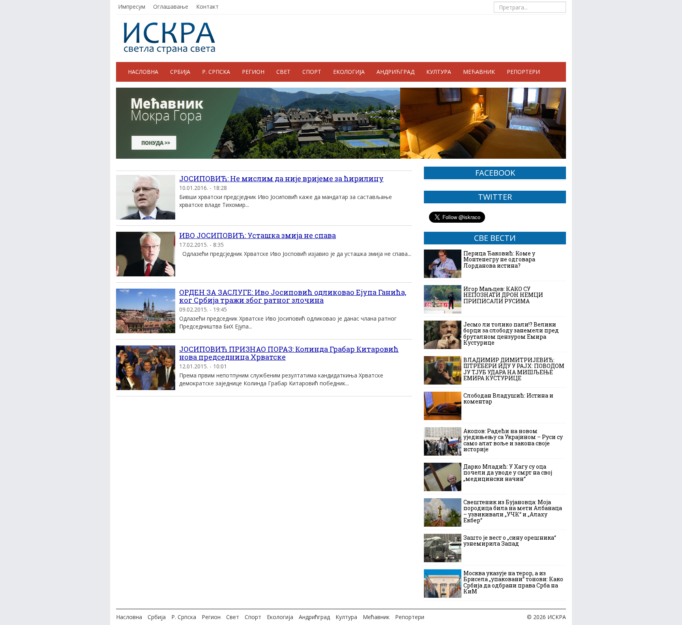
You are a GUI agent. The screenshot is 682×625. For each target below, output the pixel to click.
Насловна (143, 71)
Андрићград (395, 71)
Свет (283, 71)
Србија (180, 71)
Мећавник (479, 71)
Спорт (311, 71)
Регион (253, 71)
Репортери (523, 71)
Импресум (131, 6)
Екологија (349, 71)
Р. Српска (216, 71)
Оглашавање (170, 6)
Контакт (207, 6)
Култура (438, 71)
